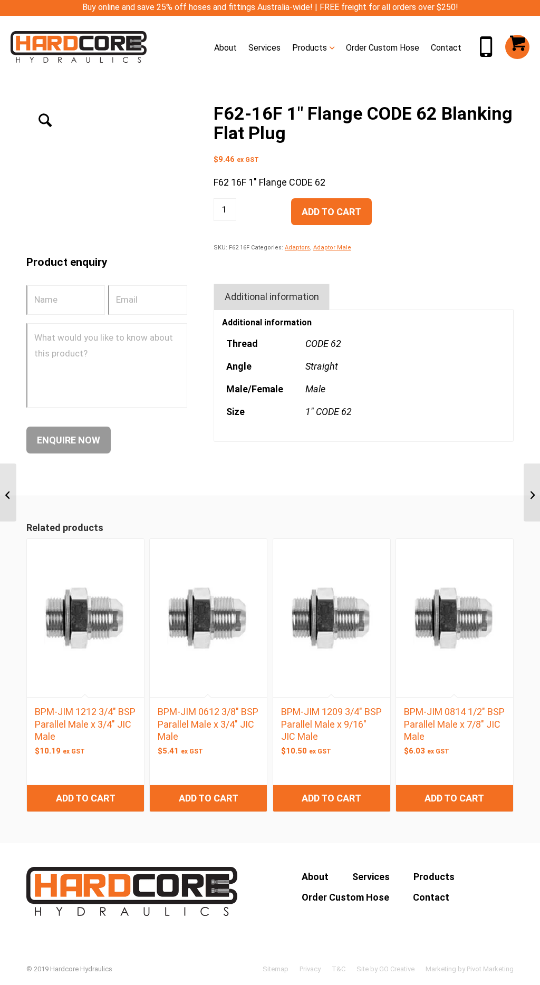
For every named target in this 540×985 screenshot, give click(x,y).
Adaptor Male (332, 247)
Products (434, 876)
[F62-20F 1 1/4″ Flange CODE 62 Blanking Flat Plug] (532, 492)
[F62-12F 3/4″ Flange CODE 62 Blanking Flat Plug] (8, 492)
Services (371, 876)
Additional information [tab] (272, 296)
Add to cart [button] (85, 798)
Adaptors (297, 247)
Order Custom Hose (345, 897)
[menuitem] (225, 47)
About (315, 876)
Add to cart (331, 211)
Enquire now (68, 440)
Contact (431, 897)
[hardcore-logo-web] (79, 47)
